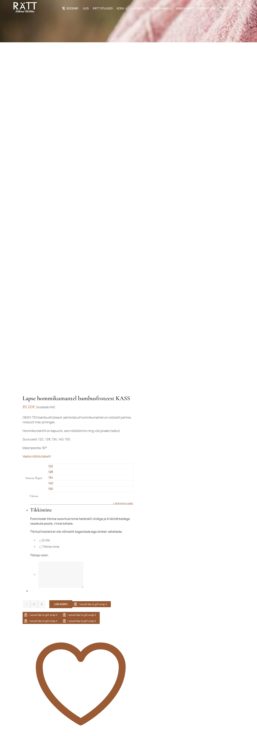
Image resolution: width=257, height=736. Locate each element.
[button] (238, 8)
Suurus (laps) (33, 478)
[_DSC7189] (68, 219)
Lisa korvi (61, 604)
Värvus (34, 496)
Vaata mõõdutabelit (37, 456)
